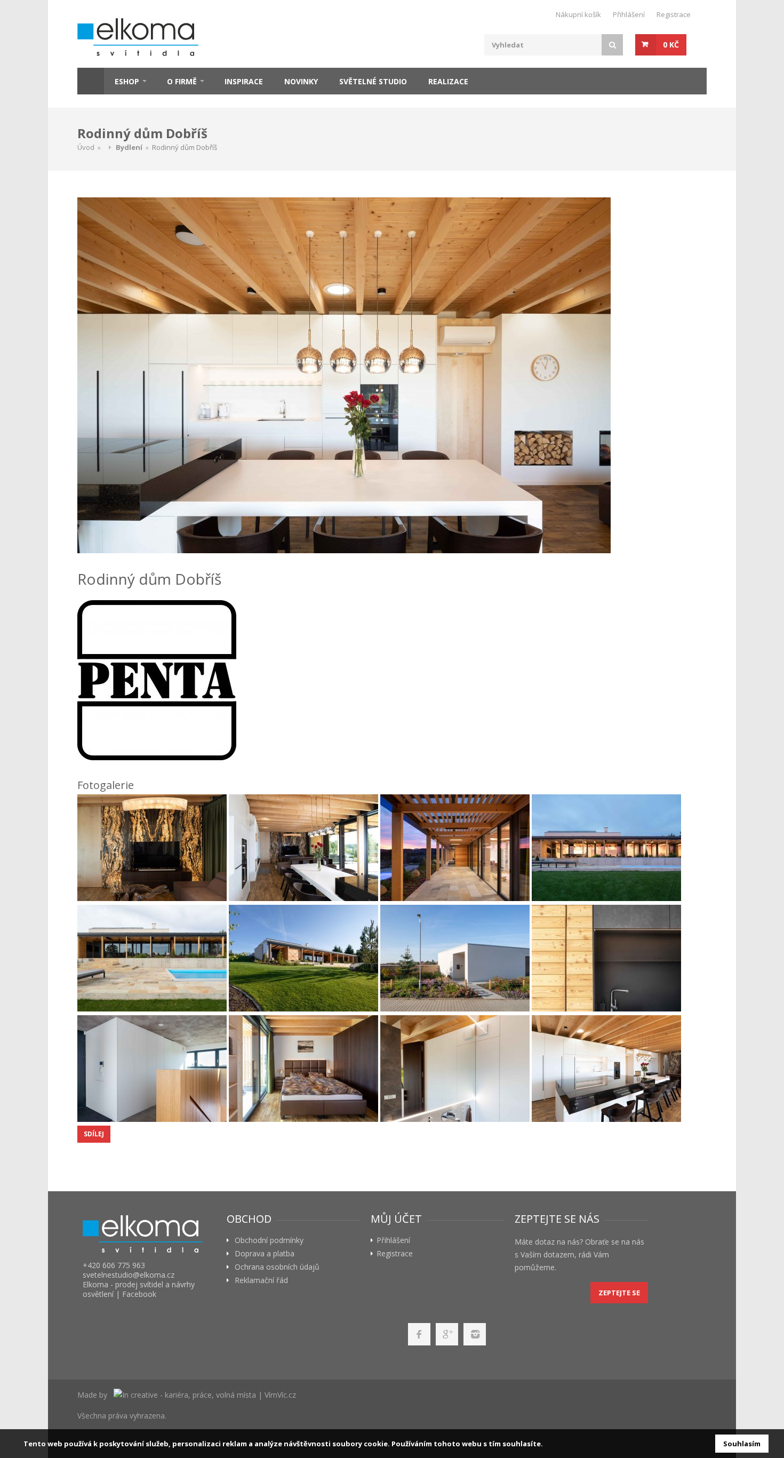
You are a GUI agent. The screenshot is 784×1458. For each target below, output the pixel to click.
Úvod (85, 147)
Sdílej (94, 1133)
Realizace (448, 81)
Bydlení (129, 147)
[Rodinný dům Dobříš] (389, 375)
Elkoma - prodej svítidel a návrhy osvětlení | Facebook (139, 1289)
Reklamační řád (261, 1280)
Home (90, 81)
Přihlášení (629, 14)
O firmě (182, 81)
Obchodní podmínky (269, 1240)
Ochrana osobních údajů (277, 1267)
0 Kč (671, 44)
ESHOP (127, 81)
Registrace (674, 14)
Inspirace (244, 81)
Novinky (301, 81)
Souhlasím (742, 1443)
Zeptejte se (619, 1292)
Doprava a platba (264, 1253)
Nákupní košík (578, 14)
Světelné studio (373, 81)
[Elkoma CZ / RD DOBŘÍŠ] (152, 847)
